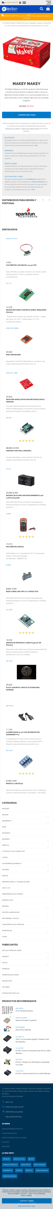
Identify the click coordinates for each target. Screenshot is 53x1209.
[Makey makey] (26, 53)
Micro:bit (5, 809)
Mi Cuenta (5, 1142)
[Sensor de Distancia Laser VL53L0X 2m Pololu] (26, 621)
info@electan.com (17, 1107)
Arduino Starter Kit (10, 1164)
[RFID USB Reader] (26, 339)
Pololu (5, 963)
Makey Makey (26, 83)
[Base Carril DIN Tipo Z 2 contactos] (26, 576)
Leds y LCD (6, 888)
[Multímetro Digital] (26, 525)
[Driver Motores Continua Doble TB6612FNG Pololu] (26, 294)
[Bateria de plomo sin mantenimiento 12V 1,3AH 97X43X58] (26, 480)
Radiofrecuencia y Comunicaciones (16, 882)
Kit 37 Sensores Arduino (24, 1011)
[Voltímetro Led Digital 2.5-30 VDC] (26, 250)
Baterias (5, 906)
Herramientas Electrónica (12, 894)
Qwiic (4, 827)
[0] (48, 9)
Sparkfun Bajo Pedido (10, 975)
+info (36, 145)
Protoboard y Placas (10, 918)
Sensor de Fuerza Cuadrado (26, 1020)
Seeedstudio (7, 981)
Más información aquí (26, 1206)
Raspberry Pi (7, 821)
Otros (4, 937)
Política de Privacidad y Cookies (14, 1137)
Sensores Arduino (9, 1176)
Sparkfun (5, 969)
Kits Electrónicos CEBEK (11, 950)
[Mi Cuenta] (20, 2)
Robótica (5, 845)
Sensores (6, 839)
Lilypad (5, 857)
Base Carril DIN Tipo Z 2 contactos (22, 591)
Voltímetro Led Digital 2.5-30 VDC (21, 265)
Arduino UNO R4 (19, 1159)
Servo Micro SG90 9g (23, 1030)
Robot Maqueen (39, 1164)
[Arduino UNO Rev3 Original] (26, 429)
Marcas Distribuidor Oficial (12, 1129)
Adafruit (5, 956)
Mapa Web (5, 1146)
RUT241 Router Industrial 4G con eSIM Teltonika (33, 1073)
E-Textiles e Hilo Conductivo (13, 851)
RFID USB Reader (13, 355)
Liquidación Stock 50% (10, 993)
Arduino (5, 815)
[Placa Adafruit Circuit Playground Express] (26, 672)
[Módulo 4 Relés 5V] (26, 761)
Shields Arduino (42, 1170)
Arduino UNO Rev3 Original (19, 451)
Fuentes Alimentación (10, 912)
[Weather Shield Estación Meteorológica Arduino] (26, 384)
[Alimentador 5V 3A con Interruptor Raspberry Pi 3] (26, 717)
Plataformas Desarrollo (11, 863)
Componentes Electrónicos (13, 924)
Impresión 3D (7, 930)
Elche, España (18, 1112)
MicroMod (6, 833)
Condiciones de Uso (9, 1133)
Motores (5, 869)
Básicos (5, 876)
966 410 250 (9, 1102)
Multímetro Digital (15, 547)
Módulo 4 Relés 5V (14, 783)
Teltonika (6, 987)
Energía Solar (7, 900)
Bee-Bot (31, 1159)
